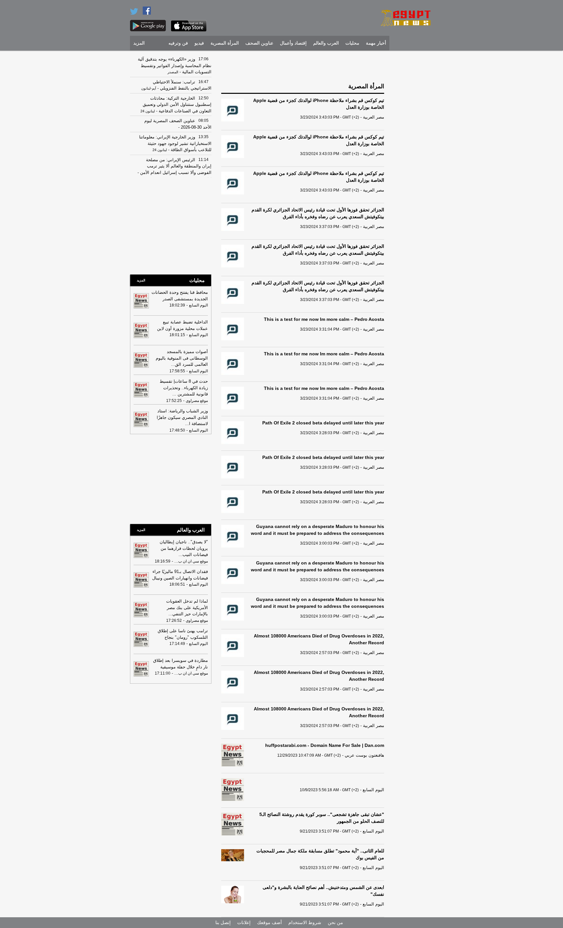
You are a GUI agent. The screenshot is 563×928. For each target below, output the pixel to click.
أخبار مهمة (376, 43)
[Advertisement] (413, 151)
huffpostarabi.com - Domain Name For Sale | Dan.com (324, 745)
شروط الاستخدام (304, 922)
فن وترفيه (178, 43)
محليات (352, 43)
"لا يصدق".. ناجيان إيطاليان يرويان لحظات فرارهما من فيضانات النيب (184, 548)
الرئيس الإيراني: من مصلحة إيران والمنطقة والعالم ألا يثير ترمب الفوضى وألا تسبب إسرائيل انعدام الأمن (175, 166)
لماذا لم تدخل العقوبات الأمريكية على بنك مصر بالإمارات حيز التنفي (187, 607)
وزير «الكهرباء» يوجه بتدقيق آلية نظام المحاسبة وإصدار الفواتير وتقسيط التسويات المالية (174, 65)
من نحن (335, 922)
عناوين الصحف (259, 43)
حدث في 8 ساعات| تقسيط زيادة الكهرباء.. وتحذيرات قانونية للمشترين (184, 387)
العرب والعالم (326, 43)
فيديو (199, 43)
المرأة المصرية (224, 43)
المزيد (139, 43)
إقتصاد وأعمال (293, 43)
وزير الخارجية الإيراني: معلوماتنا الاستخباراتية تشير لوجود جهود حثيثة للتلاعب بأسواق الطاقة (175, 143)
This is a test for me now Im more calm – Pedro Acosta (324, 319)
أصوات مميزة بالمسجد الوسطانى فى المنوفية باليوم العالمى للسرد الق (182, 358)
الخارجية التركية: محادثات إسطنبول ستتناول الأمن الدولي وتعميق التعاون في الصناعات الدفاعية (177, 104)
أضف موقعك (269, 922)
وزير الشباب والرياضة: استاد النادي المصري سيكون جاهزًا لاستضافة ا (182, 417)
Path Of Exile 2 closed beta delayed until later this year (323, 422)
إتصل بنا (223, 922)
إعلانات (244, 922)
